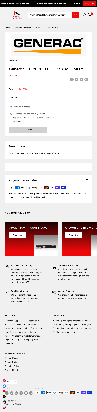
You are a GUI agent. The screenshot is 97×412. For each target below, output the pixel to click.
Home (7, 27)
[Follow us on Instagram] (16, 393)
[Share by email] (86, 79)
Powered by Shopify (13, 404)
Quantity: (13, 97)
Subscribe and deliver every (26, 114)
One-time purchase (21, 107)
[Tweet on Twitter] (81, 79)
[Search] (75, 15)
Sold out (28, 130)
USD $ (9, 382)
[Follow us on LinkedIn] (31, 393)
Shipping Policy (12, 366)
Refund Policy (11, 362)
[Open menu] (6, 15)
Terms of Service (12, 370)
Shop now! (89, 4)
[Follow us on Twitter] (11, 393)
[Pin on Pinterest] (76, 79)
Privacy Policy (11, 358)
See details (17, 121)
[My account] (84, 14)
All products (17, 27)
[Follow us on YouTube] (26, 393)
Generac (13, 76)
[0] (89, 14)
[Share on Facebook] (72, 79)
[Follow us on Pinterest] (21, 393)
